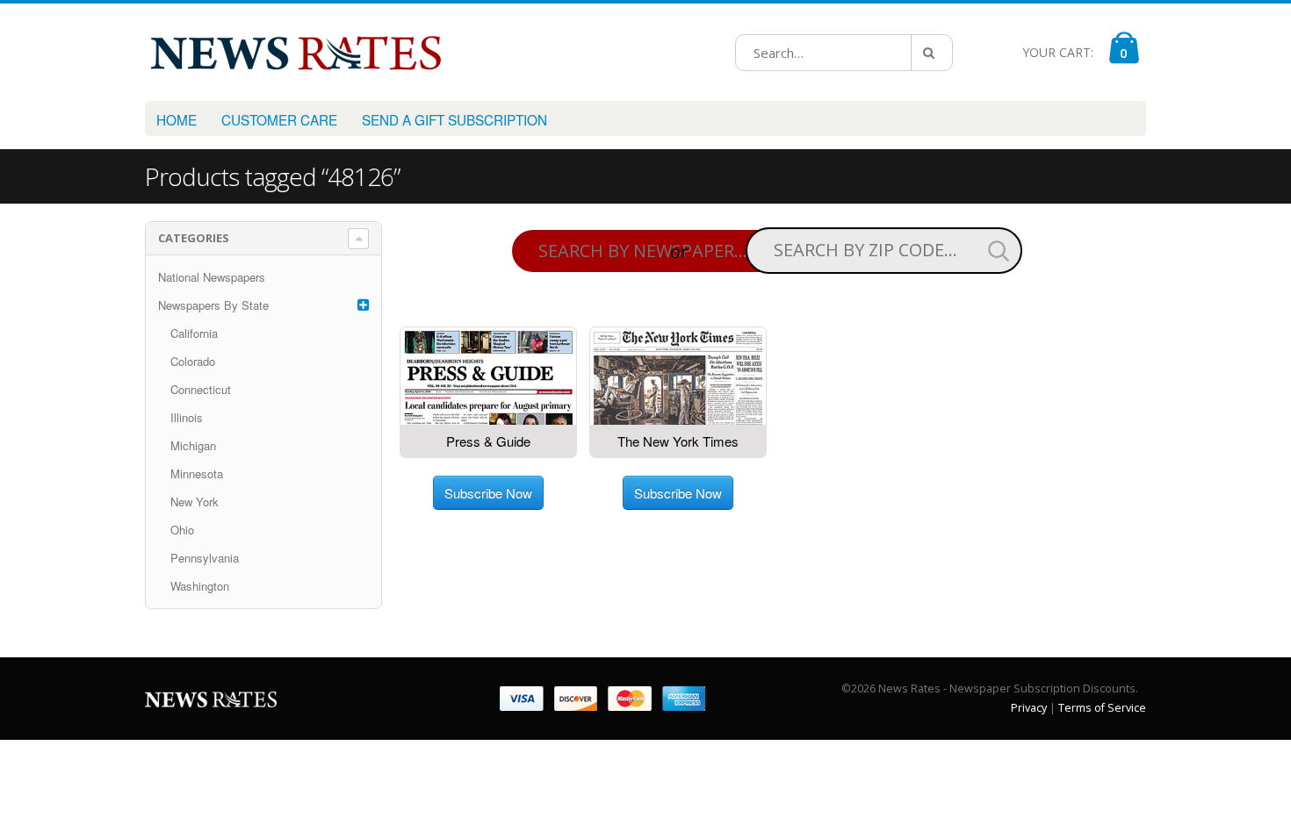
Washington (199, 585)
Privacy (1029, 707)
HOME (176, 119)
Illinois (186, 417)
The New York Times (678, 441)
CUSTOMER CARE (279, 119)
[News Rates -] (295, 52)
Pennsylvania (204, 557)
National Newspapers (211, 277)
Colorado (192, 361)
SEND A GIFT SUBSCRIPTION (454, 119)
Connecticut (200, 389)
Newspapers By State (213, 305)
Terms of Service (1102, 707)
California (194, 333)
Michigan (193, 445)
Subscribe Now (488, 493)
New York (194, 501)
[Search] (932, 52)
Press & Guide (488, 441)
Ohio (182, 529)
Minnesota (196, 473)
